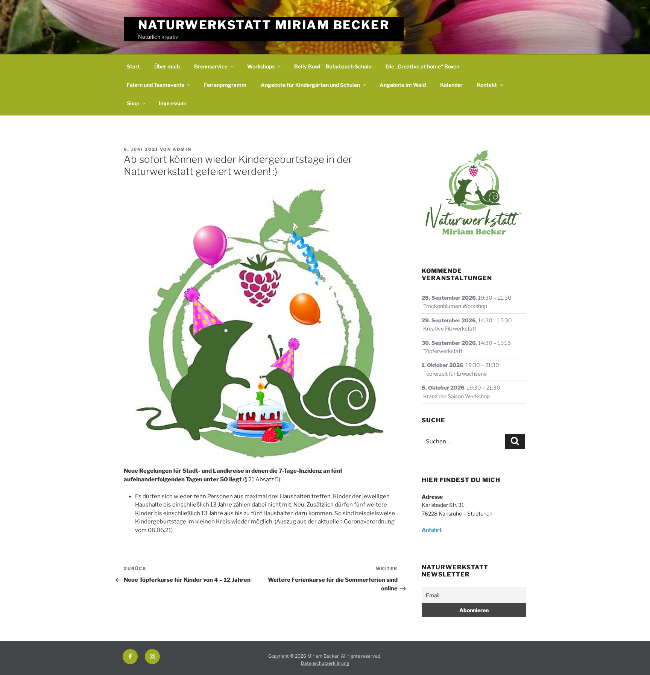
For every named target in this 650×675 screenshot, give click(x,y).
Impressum (173, 103)
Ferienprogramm (225, 85)
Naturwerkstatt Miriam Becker (264, 25)
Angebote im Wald (403, 85)
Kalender (451, 85)
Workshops (261, 66)
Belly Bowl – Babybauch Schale (333, 66)
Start (133, 66)
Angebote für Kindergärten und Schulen (310, 85)
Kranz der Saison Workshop (456, 396)
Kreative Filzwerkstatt (449, 328)
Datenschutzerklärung (325, 663)
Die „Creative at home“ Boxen (422, 66)
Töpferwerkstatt (442, 351)
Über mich (167, 66)
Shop (133, 103)
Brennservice (211, 66)
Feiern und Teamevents (155, 85)
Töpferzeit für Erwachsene (455, 373)
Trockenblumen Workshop (455, 306)
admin (182, 149)
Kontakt (487, 85)
